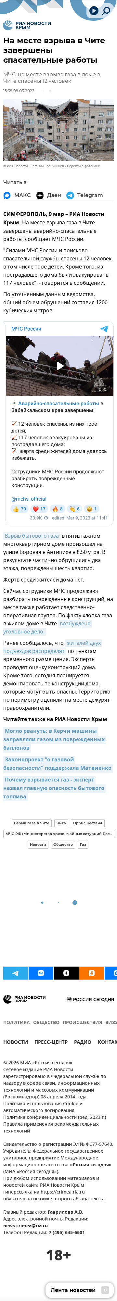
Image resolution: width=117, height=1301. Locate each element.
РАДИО (82, 1043)
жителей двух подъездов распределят (52, 647)
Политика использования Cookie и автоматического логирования (43, 1107)
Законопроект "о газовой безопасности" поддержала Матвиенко (57, 764)
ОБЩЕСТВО (46, 1023)
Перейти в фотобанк (83, 166)
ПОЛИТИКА (16, 1023)
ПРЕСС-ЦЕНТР (51, 1043)
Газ (83, 844)
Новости (38, 844)
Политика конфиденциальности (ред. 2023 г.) (54, 1117)
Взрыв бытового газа (32, 536)
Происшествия (87, 823)
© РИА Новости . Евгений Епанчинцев (33, 166)
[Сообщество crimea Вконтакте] (41, 973)
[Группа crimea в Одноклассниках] (91, 973)
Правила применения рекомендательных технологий (51, 1128)
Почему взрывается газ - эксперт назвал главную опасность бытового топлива (54, 788)
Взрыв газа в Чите (31, 823)
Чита (61, 823)
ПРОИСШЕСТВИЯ (82, 1023)
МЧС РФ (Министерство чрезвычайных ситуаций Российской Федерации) (60, 834)
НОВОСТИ (15, 1043)
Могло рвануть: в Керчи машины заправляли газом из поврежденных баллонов (54, 740)
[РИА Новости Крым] (26, 25)
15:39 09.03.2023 (18, 90)
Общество (63, 844)
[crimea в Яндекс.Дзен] (66, 973)
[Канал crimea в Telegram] (15, 973)
